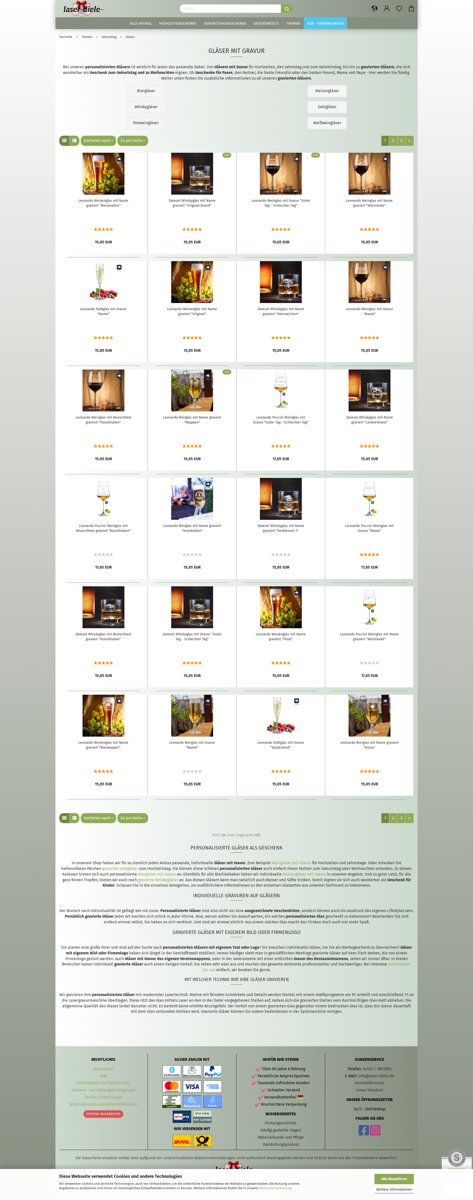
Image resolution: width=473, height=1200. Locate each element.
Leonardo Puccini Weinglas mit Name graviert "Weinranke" (369, 636)
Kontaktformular (369, 1083)
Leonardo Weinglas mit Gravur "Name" (369, 311)
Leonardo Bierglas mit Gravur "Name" (192, 745)
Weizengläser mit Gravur (304, 874)
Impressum (103, 1068)
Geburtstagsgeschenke (225, 23)
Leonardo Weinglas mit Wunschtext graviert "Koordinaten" (103, 419)
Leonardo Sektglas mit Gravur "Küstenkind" (280, 745)
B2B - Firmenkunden (325, 23)
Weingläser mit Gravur (291, 863)
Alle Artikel (141, 23)
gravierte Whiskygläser (158, 880)
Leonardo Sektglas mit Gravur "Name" (103, 311)
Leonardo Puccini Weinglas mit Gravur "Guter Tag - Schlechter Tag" (280, 419)
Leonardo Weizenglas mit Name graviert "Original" (192, 311)
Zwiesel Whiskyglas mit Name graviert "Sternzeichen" (280, 311)
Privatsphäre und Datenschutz (103, 1083)
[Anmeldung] (387, 8)
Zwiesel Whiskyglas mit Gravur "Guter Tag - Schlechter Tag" (192, 636)
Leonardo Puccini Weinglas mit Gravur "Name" (369, 528)
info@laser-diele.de (376, 1076)
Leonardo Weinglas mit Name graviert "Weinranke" (369, 203)
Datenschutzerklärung (275, 1188)
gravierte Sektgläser (120, 868)
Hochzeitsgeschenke (178, 23)
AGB (103, 1076)
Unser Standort (369, 1090)
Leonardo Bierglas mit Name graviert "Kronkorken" (192, 528)
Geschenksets (266, 23)
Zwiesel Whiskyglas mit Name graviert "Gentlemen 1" (280, 528)
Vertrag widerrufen (103, 1114)
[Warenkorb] (411, 8)
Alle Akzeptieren (394, 1179)
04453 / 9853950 (377, 1068)
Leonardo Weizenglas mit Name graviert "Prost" (281, 636)
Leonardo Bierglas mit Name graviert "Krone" (369, 745)
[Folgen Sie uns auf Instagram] (375, 1133)
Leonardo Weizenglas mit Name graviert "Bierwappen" (103, 745)
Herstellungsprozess (281, 1144)
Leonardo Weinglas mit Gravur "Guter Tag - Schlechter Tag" (281, 203)
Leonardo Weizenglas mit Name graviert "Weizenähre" (103, 203)
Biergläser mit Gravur (157, 874)
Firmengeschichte (281, 1123)
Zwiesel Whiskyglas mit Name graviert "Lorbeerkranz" (369, 419)
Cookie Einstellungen (103, 1097)
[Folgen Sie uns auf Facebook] (364, 1133)
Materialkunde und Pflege (281, 1137)
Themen (293, 23)
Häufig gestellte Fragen (280, 1130)
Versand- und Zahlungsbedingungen (103, 1090)
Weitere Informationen (394, 1189)
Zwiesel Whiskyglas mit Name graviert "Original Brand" (192, 203)
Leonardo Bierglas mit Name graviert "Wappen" (192, 419)
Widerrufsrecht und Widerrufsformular (103, 1104)
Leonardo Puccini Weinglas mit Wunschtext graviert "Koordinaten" (103, 528)
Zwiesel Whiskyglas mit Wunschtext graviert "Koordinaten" (103, 636)
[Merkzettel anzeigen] (399, 8)
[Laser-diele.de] (86, 8)
